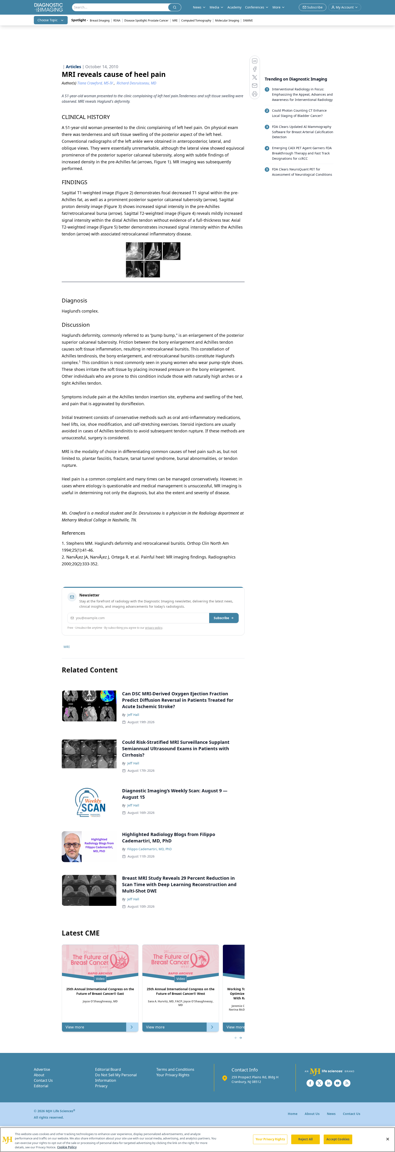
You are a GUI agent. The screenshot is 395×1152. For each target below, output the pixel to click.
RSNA (116, 20)
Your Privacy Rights (172, 1074)
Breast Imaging (99, 20)
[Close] (388, 1139)
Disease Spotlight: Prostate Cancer (146, 20)
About (39, 1074)
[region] (197, 1139)
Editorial (41, 1085)
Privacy (101, 1085)
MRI (174, 20)
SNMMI (248, 20)
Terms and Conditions (175, 1069)
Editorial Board (108, 1069)
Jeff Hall (133, 714)
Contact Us (43, 1080)
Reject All (305, 1139)
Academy (234, 7)
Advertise (42, 1069)
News (331, 1114)
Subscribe (221, 618)
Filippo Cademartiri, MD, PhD (149, 849)
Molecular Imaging (227, 20)
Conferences (254, 7)
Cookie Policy (67, 1147)
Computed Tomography (196, 20)
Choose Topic (47, 20)
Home (292, 1114)
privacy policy (153, 628)
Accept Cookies (337, 1139)
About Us (312, 1114)
